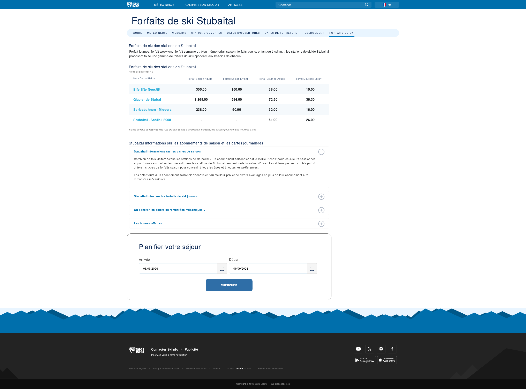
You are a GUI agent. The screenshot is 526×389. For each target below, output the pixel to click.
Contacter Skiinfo (164, 349)
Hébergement (313, 32)
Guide (137, 32)
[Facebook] (392, 349)
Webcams (179, 32)
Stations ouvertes (206, 32)
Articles (235, 4)
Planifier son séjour (201, 4)
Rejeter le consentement (270, 368)
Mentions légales (137, 368)
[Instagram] (381, 349)
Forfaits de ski (341, 32)
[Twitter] (369, 349)
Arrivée (144, 259)
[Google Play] (365, 360)
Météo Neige (164, 4)
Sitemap (217, 368)
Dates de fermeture (281, 32)
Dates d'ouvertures (243, 32)
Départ (234, 259)
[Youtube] (358, 349)
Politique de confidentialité (166, 368)
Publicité (191, 349)
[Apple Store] (387, 360)
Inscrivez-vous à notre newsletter (169, 354)
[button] (225, 151)
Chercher (229, 285)
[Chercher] (366, 5)
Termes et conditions (196, 368)
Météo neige (157, 32)
